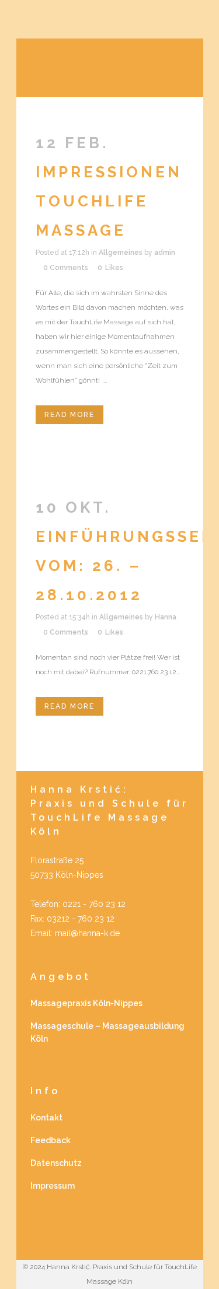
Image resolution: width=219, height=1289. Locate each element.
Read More (69, 415)
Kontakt (46, 1117)
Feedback (50, 1140)
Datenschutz (56, 1163)
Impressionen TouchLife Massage (109, 201)
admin (164, 252)
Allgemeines (120, 252)
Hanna (165, 617)
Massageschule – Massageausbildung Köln (107, 1032)
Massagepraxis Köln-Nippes (86, 1003)
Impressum (52, 1185)
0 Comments (65, 268)
